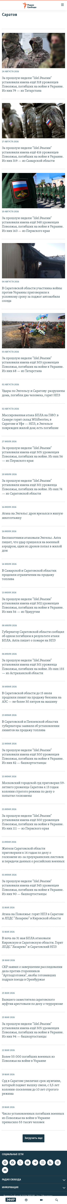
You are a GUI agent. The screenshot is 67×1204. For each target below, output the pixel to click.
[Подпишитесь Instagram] (43, 1162)
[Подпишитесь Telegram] (35, 1162)
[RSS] (50, 1162)
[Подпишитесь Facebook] (12, 1162)
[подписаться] (5, 1170)
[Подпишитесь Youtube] (28, 1162)
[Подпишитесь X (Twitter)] (20, 1162)
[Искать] (56, 1200)
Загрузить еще (33, 1138)
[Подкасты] (58, 1162)
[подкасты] (26, 1200)
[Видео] (41, 1200)
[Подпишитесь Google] (5, 1162)
